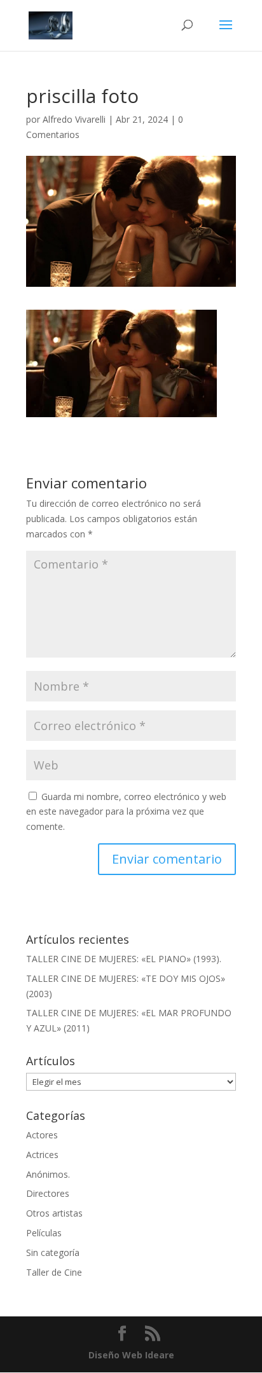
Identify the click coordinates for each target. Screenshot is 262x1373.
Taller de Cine (54, 1272)
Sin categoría (52, 1252)
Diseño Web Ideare (131, 1355)
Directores (47, 1193)
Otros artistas (54, 1213)
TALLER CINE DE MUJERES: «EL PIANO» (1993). (123, 959)
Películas (44, 1233)
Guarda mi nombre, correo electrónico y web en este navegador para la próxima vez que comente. (126, 811)
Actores (42, 1135)
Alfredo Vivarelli (74, 119)
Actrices (42, 1155)
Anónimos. (48, 1174)
